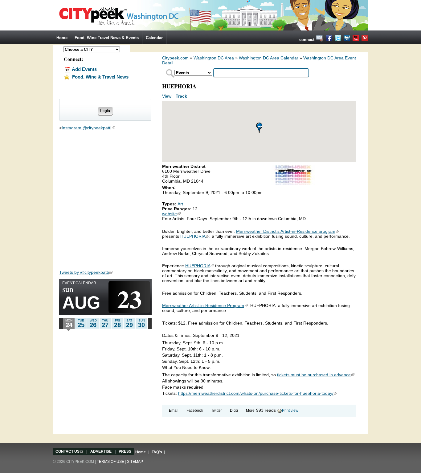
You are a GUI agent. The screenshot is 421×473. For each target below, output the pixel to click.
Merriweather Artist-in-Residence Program (205, 305)
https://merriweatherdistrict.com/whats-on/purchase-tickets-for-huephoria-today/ (257, 393)
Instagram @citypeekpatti (88, 127)
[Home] (210, 14)
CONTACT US (69, 451)
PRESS (125, 451)
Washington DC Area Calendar (268, 57)
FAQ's (157, 452)
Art (180, 203)
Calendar (154, 37)
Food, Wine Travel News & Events (107, 37)
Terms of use (110, 461)
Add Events (84, 69)
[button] (259, 128)
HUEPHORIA (194, 236)
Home (61, 37)
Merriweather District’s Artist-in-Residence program (287, 231)
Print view (290, 410)
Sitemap (135, 461)
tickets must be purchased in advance (315, 374)
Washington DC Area (214, 57)
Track (181, 96)
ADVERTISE (101, 451)
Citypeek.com (175, 57)
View (167, 96)
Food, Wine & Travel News (100, 76)
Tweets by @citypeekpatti (85, 272)
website (171, 213)
